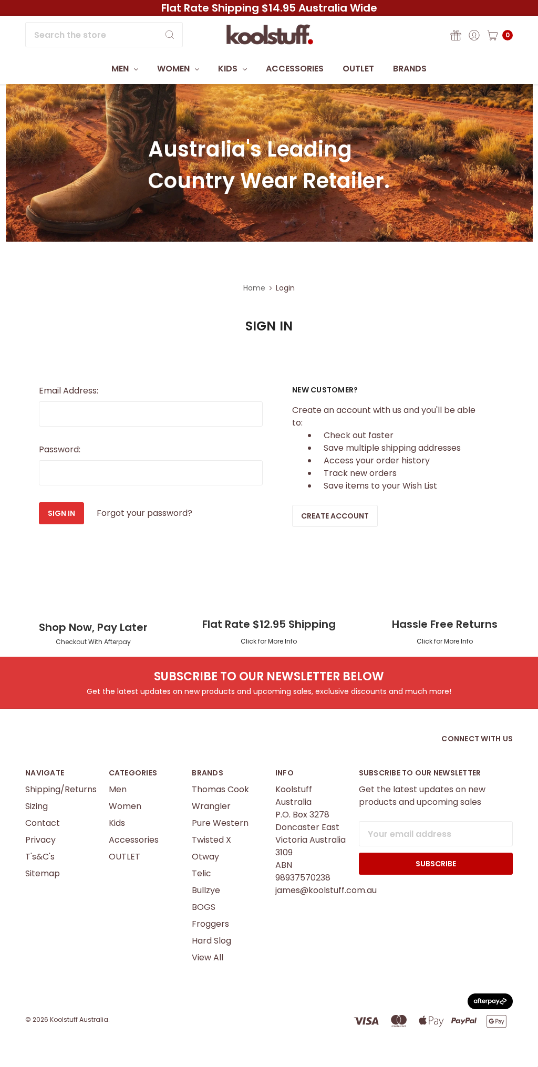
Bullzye (206, 890)
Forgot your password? (144, 513)
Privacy (40, 840)
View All (207, 957)
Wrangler (211, 806)
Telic (201, 873)
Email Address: (68, 391)
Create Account (335, 516)
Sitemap (42, 873)
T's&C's (40, 857)
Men (121, 69)
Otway (205, 857)
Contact (42, 823)
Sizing (36, 806)
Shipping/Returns (61, 789)
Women (174, 69)
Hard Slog (211, 941)
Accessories (295, 69)
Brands (410, 69)
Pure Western (220, 823)
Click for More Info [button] (269, 641)
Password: (59, 449)
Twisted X (211, 840)
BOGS (203, 907)
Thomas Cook (220, 789)
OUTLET (358, 69)
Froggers (210, 924)
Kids (229, 69)
